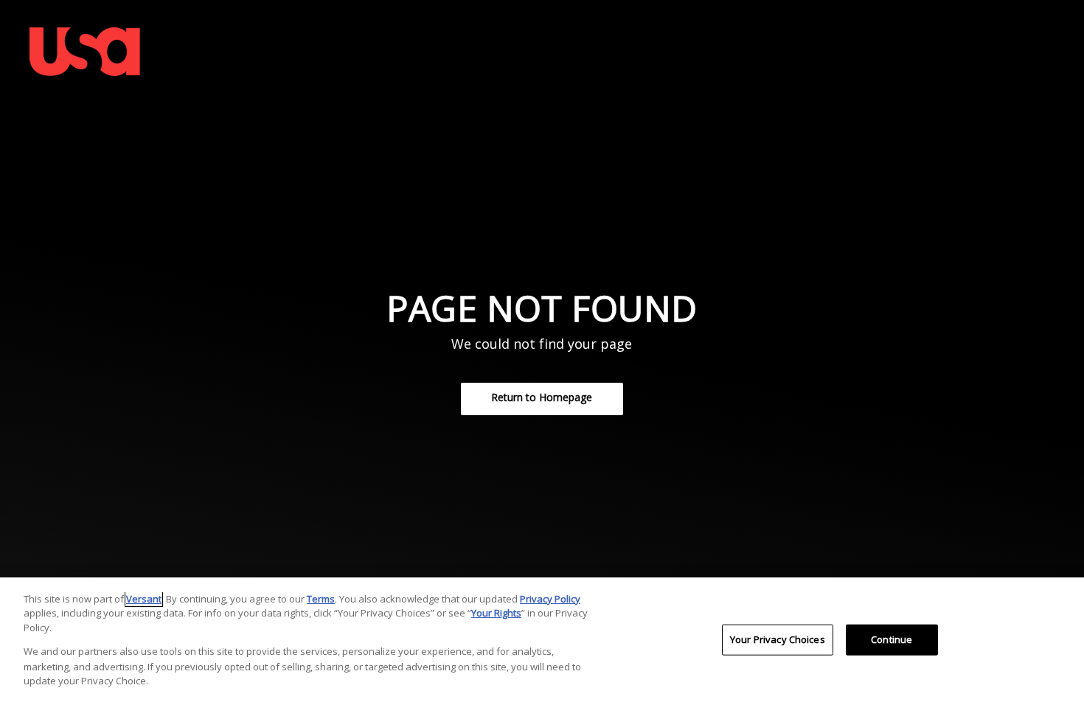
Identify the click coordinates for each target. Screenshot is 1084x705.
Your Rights (496, 612)
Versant (143, 598)
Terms (321, 598)
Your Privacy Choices (777, 639)
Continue (891, 639)
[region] (542, 641)
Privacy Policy (550, 598)
